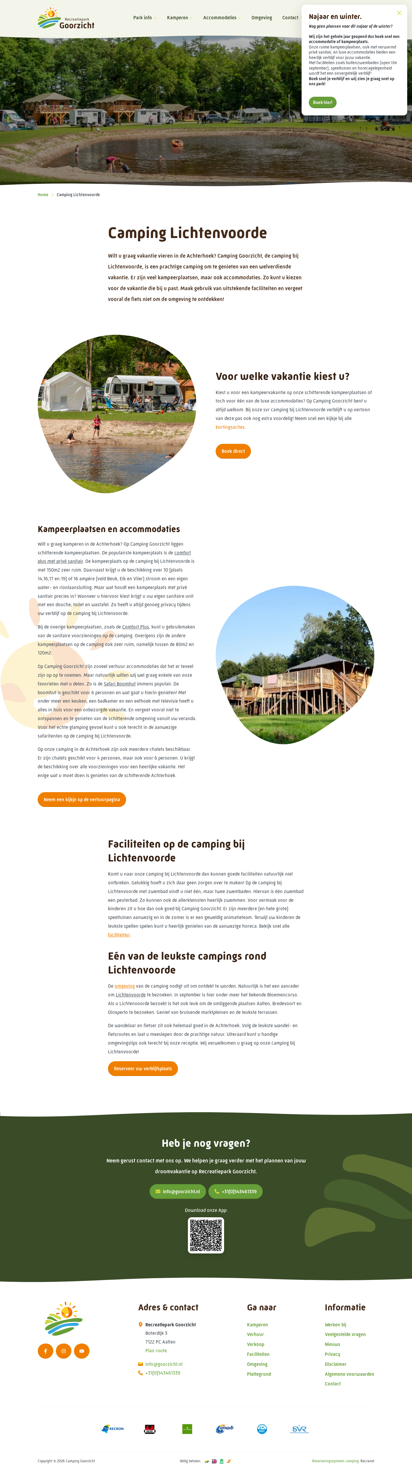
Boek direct (233, 451)
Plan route (156, 1350)
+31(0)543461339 (239, 1191)
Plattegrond (259, 1374)
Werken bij (335, 1325)
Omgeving (262, 17)
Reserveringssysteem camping (335, 1461)
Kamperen (177, 17)
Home (43, 194)
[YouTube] (82, 1351)
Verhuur (255, 1334)
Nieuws (332, 1344)
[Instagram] (63, 1351)
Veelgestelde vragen (345, 1334)
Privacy (332, 1354)
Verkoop (255, 1344)
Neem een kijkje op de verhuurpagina (82, 799)
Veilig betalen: (190, 1461)
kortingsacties (230, 427)
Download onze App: (206, 1210)
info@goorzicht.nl (181, 1191)
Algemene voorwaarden (349, 1374)
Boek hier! (322, 102)
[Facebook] (45, 1351)
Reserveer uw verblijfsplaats (143, 1068)
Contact (290, 17)
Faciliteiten (258, 1354)
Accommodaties (219, 17)
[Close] (399, 13)
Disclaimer (336, 1364)
